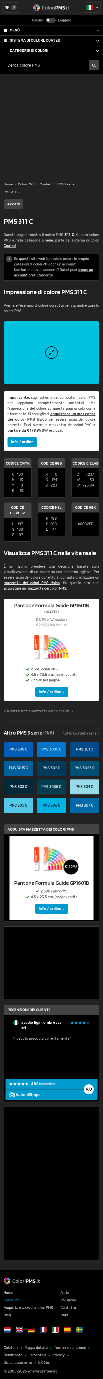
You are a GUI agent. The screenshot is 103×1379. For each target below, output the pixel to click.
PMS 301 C (84, 749)
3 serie (47, 240)
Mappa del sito (36, 1348)
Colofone (11, 1348)
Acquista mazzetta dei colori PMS (41, 829)
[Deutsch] (31, 1330)
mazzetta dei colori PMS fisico (32, 583)
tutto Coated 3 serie (79, 733)
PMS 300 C (18, 749)
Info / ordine (22, 442)
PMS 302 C (51, 768)
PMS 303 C (18, 787)
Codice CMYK (18, 463)
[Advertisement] (51, 125)
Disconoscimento (18, 1363)
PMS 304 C (84, 787)
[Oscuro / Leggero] (51, 20)
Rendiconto (13, 1355)
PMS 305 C (18, 805)
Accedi (13, 204)
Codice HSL (51, 507)
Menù (15, 30)
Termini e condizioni (70, 1348)
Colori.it (26, 1281)
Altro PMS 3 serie (29, 732)
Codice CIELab (85, 463)
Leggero (64, 20)
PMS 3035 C (51, 787)
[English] (19, 1330)
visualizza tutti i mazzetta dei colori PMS (37, 711)
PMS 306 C (51, 805)
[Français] (43, 1330)
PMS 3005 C (51, 749)
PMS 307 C (84, 805)
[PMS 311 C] (51, 352)
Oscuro (37, 20)
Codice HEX (85, 507)
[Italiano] (92, 7)
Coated (35, 40)
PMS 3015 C (18, 768)
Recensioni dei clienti (29, 1009)
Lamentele (37, 1355)
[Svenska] (79, 1330)
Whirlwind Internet (42, 1371)
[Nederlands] (7, 1330)
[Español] (67, 1330)
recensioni (43, 1084)
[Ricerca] (94, 65)
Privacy (58, 1355)
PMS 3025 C (84, 768)
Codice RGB (51, 463)
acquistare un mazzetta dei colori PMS (35, 588)
